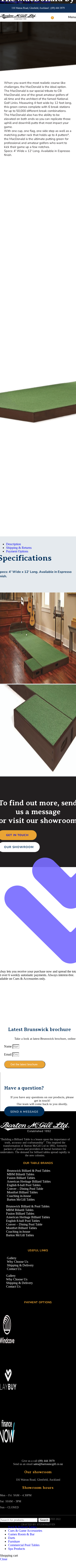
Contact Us (14, 1269)
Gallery (11, 1258)
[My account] (57, 17)
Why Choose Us (17, 1261)
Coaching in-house (19, 1196)
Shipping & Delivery (20, 1265)
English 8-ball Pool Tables (24, 1185)
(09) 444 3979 (58, 8)
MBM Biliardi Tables (20, 1174)
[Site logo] (18, 19)
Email (8, 1054)
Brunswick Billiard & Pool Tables (28, 1170)
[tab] (13, 544)
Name (8, 1046)
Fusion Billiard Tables (21, 1178)
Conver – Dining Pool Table (25, 1188)
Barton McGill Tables (21, 1199)
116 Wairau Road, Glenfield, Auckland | (31, 8)
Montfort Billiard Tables (22, 1192)
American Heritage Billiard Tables (29, 1181)
